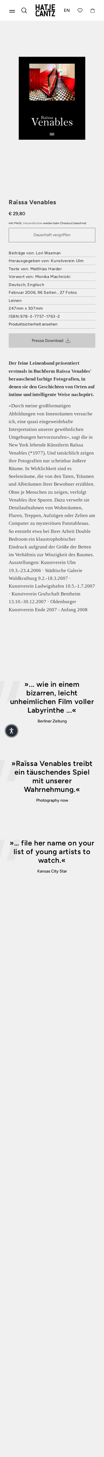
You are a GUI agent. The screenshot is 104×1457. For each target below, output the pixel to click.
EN (67, 10)
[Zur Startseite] (45, 10)
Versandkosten (32, 223)
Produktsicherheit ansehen (33, 324)
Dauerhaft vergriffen (52, 234)
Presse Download (47, 340)
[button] (11, 731)
